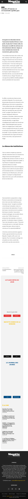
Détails (16, 315)
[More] (8, 16)
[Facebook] (2, 16)
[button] (2, 2)
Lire (16, 356)
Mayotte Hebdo (9, 496)
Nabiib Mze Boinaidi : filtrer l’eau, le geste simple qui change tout (8, 432)
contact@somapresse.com (18, 480)
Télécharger (16, 397)
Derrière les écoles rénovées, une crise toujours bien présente (8, 410)
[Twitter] (5, 16)
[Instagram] (12, 489)
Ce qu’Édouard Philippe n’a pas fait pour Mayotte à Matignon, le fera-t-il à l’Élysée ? (9, 440)
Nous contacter (5, 493)
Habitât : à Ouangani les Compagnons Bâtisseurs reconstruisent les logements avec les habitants (8, 425)
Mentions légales (12, 493)
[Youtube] (19, 489)
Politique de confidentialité (21, 493)
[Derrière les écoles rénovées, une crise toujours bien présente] (19, 410)
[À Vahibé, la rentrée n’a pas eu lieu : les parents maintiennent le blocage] (19, 417)
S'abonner (7, 315)
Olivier (13, 254)
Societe (3, 7)
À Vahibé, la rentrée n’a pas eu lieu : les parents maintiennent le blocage (8, 417)
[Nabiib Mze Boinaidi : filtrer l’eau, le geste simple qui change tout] (19, 433)
